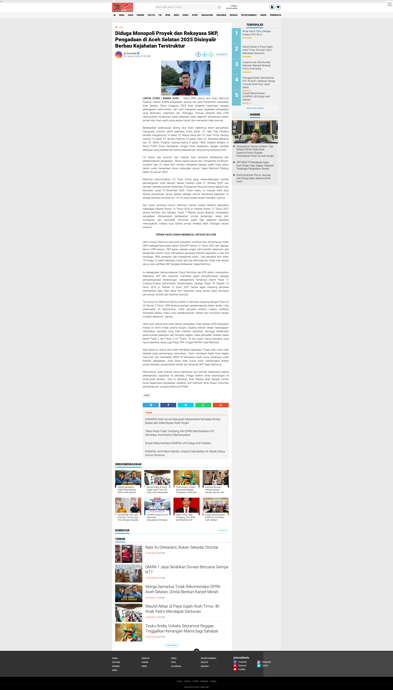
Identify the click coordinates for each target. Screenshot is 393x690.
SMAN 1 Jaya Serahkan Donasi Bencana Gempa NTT (186, 569)
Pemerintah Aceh (278, 15)
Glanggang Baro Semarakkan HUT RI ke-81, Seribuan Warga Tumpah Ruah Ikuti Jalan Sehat (259, 82)
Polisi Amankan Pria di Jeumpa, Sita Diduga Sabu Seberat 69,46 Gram (253, 178)
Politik (195, 681)
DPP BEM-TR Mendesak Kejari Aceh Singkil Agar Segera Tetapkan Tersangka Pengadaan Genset (255, 165)
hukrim (140, 15)
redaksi (205, 666)
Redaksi (204, 681)
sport (195, 15)
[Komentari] (221, 405)
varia (130, 15)
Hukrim (187, 681)
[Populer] (278, 7)
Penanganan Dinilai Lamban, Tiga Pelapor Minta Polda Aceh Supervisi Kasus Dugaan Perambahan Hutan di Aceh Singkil (255, 151)
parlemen (221, 15)
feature (116, 662)
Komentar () (222, 54)
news (121, 15)
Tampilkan (222, 530)
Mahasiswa (207, 15)
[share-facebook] (198, 54)
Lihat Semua (172, 645)
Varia (179, 681)
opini (167, 15)
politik (151, 15)
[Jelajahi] (389, 4)
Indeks (213, 681)
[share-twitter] (204, 54)
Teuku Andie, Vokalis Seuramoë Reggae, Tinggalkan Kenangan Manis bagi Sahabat (181, 628)
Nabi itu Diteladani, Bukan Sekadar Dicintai (181, 547)
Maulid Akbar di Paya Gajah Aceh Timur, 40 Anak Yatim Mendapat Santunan (182, 609)
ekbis (176, 15)
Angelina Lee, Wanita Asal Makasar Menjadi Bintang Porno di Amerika (256, 65)
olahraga (176, 666)
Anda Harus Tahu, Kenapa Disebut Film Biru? (257, 33)
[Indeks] (272, 7)
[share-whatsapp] (211, 54)
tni (160, 15)
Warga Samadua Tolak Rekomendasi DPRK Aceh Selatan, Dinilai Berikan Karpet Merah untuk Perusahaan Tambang (182, 591)
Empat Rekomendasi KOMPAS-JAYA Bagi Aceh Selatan (256, 96)
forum (145, 662)
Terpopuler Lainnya (255, 108)
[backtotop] (196, 652)
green (263, 15)
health (204, 662)
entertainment (249, 15)
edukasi (234, 15)
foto (173, 662)
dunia (185, 15)
